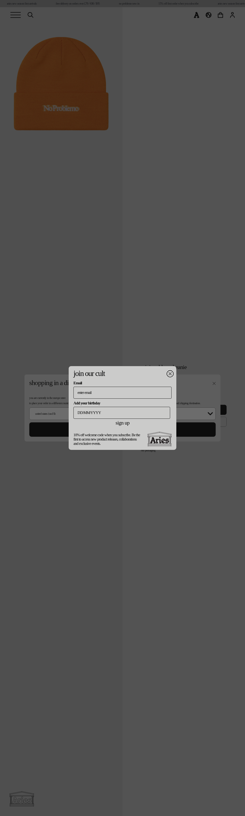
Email (77, 383)
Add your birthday (86, 403)
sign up (122, 423)
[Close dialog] (170, 373)
